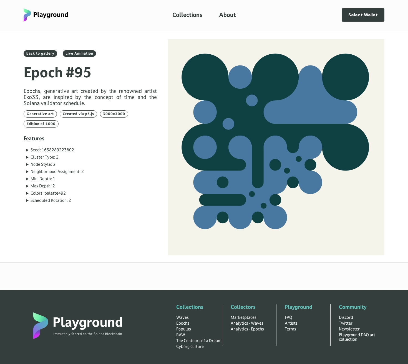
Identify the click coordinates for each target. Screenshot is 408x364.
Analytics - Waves (247, 323)
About (227, 15)
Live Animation (79, 53)
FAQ (288, 317)
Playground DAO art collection (357, 337)
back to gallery (40, 53)
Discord (346, 317)
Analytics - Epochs (247, 329)
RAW (180, 335)
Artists (291, 323)
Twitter (345, 323)
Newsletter (349, 329)
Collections (187, 15)
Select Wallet (363, 15)
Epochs (182, 323)
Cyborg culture (190, 346)
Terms (290, 329)
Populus (183, 329)
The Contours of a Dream (198, 340)
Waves (182, 317)
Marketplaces (243, 317)
